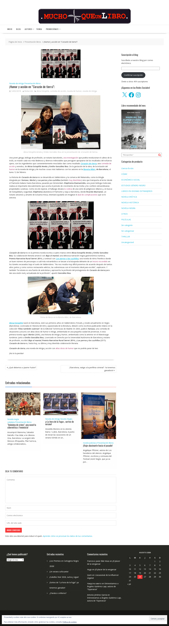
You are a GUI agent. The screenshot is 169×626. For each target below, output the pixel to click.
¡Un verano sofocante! (59, 571)
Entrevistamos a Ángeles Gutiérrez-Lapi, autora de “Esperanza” (102, 586)
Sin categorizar (127, 231)
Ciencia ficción (127, 168)
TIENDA (39, 29)
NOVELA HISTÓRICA (130, 202)
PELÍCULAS (126, 219)
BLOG (18, 29)
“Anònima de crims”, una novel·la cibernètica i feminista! (21, 426)
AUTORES (28, 29)
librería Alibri (89, 169)
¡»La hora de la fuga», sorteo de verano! (59, 423)
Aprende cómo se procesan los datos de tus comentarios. (68, 536)
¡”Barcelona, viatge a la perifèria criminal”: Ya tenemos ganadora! (92, 369)
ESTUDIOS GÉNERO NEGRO (133, 185)
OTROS (124, 214)
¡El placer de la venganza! (105, 569)
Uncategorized (127, 242)
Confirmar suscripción (133, 75)
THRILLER (125, 236)
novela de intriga (90, 91)
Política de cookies (70, 622)
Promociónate (52, 29)
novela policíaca (90, 443)
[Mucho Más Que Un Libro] (84, 23)
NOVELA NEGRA (128, 208)
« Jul (129, 584)
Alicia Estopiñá (43, 91)
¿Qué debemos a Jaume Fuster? (22, 367)
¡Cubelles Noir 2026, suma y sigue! (64, 577)
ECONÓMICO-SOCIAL (130, 179)
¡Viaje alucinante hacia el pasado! (97, 445)
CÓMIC (124, 174)
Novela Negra (66, 419)
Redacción (28, 91)
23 (160, 573)
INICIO (9, 29)
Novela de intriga (16, 83)
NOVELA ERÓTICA (129, 197)
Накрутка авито (94, 583)
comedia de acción (58, 91)
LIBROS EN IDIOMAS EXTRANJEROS (136, 191)
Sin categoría (126, 225)
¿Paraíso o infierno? (58, 593)
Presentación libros (32, 83)
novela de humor (74, 91)
